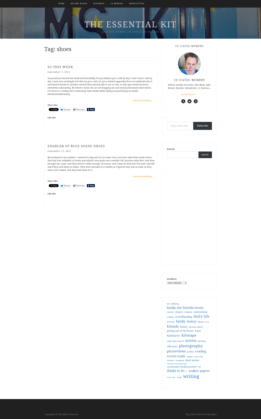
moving (202, 341)
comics (188, 312)
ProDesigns (211, 414)
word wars (171, 377)
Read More (189, 94)
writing (191, 376)
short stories (192, 360)
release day (198, 357)
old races (172, 346)
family (180, 321)
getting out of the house (180, 331)
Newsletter (136, 4)
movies (191, 341)
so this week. (61, 67)
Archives (172, 279)
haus (198, 330)
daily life (201, 316)
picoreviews (176, 351)
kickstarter (173, 335)
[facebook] (183, 101)
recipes (190, 357)
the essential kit (130, 24)
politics (190, 352)
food (207, 322)
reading (200, 351)
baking (175, 304)
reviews (170, 360)
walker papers (199, 371)
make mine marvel (175, 341)
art (168, 304)
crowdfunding (183, 316)
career (170, 312)
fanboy (192, 321)
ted (199, 367)
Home (61, 4)
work (179, 377)
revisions (179, 360)
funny (183, 326)
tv (186, 371)
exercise (171, 322)
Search (171, 149)
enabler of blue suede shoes (76, 146)
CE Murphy (117, 4)
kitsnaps (99, 4)
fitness (201, 322)
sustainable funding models (182, 367)
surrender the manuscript (177, 364)
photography (191, 346)
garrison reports (196, 327)
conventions (200, 312)
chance (179, 312)
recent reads (176, 356)
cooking (170, 317)
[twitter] (189, 101)
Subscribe (202, 125)
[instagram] (196, 101)
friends (173, 326)
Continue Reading (144, 100)
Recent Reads (79, 4)
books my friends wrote (185, 308)
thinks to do (175, 371)
